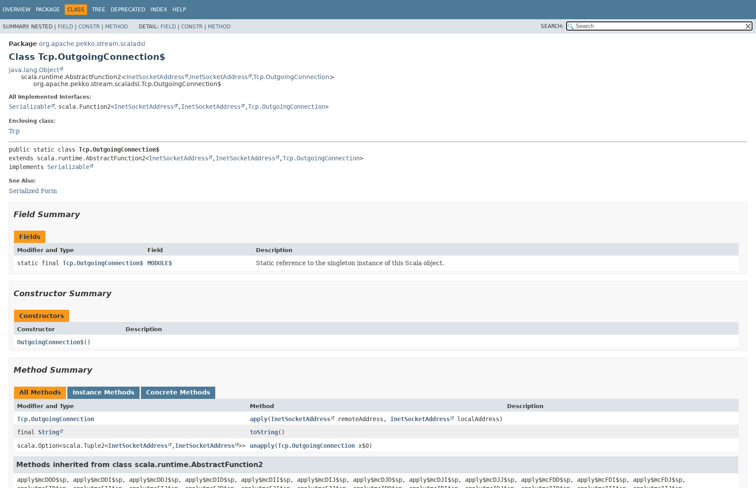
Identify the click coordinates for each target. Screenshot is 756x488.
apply (258, 418)
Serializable (30, 106)
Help (179, 10)
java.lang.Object (34, 69)
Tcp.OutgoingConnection (291, 76)
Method (116, 27)
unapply (262, 445)
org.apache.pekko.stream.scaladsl (92, 43)
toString (264, 432)
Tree (98, 10)
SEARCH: (552, 26)
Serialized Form (33, 190)
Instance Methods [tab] (103, 392)
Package (48, 10)
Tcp (14, 131)
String (48, 432)
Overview (17, 10)
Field (65, 27)
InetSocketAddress (155, 76)
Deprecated (128, 10)
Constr (89, 27)
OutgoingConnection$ (50, 342)
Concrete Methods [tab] (178, 392)
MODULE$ (159, 263)
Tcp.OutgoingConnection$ (103, 263)
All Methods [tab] (40, 392)
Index (158, 10)
